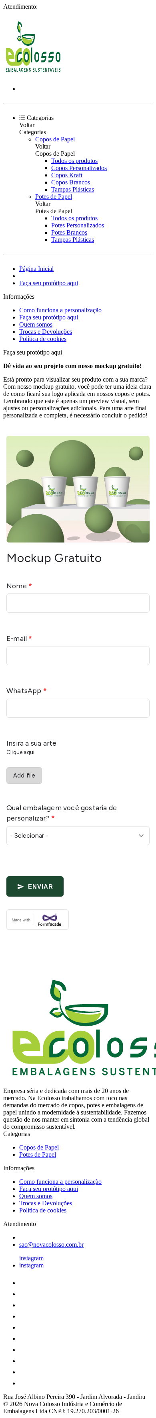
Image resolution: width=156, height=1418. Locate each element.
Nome (19, 586)
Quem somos (35, 324)
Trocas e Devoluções (45, 331)
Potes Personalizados (77, 225)
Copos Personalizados (79, 168)
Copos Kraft (66, 175)
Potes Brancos (69, 232)
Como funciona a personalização (60, 310)
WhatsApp (26, 690)
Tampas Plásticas (72, 189)
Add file (24, 775)
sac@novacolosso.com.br (51, 1244)
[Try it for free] (78, 919)
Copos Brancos (70, 182)
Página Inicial (36, 268)
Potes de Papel (53, 196)
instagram (31, 1258)
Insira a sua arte (31, 743)
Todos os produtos (74, 160)
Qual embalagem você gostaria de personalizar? (61, 812)
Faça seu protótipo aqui (48, 283)
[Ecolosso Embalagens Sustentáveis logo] (33, 75)
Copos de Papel (55, 139)
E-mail (19, 638)
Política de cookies (42, 338)
